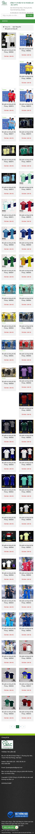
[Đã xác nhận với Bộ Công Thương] (17, 815)
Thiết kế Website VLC (12, 830)
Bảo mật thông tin (18, 821)
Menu (6, 21)
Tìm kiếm (29, 15)
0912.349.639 (9, 827)
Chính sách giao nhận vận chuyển (14, 823)
